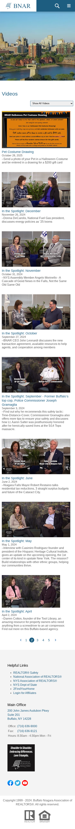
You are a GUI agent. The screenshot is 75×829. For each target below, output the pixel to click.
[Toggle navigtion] (69, 6)
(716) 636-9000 (27, 726)
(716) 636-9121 (27, 731)
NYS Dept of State (25, 684)
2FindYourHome (24, 688)
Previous (20, 640)
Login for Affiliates (24, 692)
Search (57, 6)
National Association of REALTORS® (37, 676)
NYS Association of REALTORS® (35, 680)
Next (55, 640)
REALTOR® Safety (25, 672)
